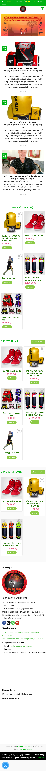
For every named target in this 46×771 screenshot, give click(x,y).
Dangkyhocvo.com (24, 746)
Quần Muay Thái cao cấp (10, 318)
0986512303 (31, 1)
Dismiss (40, 758)
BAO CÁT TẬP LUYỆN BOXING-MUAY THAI (34, 279)
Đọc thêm (23, 91)
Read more (7, 282)
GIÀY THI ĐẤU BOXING (34, 236)
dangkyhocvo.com (24, 749)
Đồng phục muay (9, 278)
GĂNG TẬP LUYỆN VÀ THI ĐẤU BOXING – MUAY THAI (11, 238)
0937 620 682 (9, 1)
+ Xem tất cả (37, 341)
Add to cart (7, 247)
